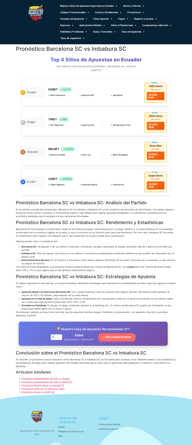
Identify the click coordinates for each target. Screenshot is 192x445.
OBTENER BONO (153, 96)
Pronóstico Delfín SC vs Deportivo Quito (43, 388)
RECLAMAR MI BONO (118, 337)
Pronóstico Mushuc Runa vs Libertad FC (43, 385)
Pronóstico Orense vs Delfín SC (38, 392)
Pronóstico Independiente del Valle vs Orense (46, 378)
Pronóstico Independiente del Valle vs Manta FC (47, 382)
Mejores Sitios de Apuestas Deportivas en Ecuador (87, 6)
